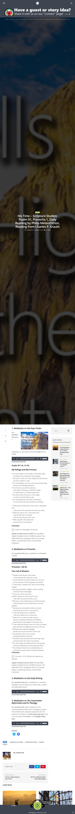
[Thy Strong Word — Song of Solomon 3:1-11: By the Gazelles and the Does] (55, 447)
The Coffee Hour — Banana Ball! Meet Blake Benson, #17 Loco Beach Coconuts (65, 477)
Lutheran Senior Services (31, 742)
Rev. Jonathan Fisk (29, 230)
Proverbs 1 (41, 742)
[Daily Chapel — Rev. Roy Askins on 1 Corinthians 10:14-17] (55, 461)
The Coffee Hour (64, 471)
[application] (30, 459)
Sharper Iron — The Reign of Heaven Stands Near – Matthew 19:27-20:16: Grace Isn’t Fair (65, 492)
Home (6, 19)
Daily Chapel (63, 459)
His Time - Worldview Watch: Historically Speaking (38, 778)
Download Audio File (19, 462)
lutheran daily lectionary (16, 742)
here (28, 716)
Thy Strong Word (65, 445)
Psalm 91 (5, 744)
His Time (37, 212)
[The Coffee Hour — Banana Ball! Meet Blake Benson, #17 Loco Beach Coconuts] (55, 473)
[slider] (44, 458)
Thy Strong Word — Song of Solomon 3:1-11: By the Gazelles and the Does (65, 451)
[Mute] (41, 459)
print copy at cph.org (36, 714)
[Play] (14, 459)
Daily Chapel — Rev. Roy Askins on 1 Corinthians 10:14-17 (65, 464)
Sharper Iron (63, 485)
